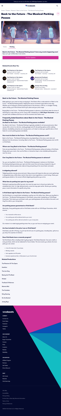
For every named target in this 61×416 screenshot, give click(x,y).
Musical (13, 10)
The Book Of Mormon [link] (8, 282)
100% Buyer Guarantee (37, 1)
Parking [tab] (12, 47)
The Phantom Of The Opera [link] (9, 263)
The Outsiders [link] (6, 290)
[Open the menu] (2, 6)
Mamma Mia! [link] (5, 286)
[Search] (57, 5)
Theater (8, 10)
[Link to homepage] (30, 5)
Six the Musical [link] (6, 298)
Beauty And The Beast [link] (8, 275)
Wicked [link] (4, 279)
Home (3, 10)
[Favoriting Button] (58, 13)
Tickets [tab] (5, 47)
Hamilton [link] (4, 267)
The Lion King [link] (6, 271)
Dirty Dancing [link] (6, 294)
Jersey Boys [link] (5, 301)
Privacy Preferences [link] (7, 403)
